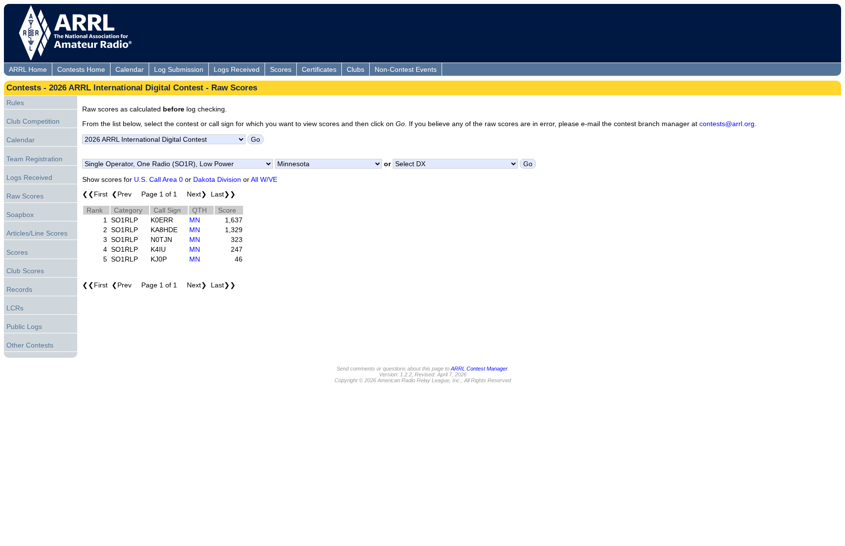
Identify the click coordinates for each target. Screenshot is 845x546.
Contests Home (81, 69)
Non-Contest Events (406, 69)
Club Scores (25, 271)
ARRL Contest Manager (479, 368)
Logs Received (237, 69)
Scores (280, 69)
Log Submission (178, 69)
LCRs (14, 308)
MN (194, 220)
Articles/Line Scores (36, 233)
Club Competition (33, 121)
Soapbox (20, 214)
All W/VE (264, 179)
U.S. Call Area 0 (158, 179)
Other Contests (29, 345)
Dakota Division (217, 179)
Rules (15, 103)
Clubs (355, 69)
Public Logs (24, 326)
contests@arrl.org (727, 124)
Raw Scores (25, 196)
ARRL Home (28, 69)
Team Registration (34, 159)
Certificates (319, 69)
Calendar (129, 69)
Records (19, 289)
